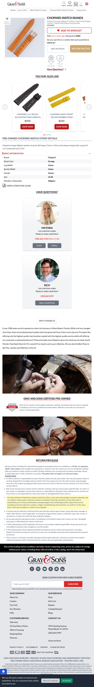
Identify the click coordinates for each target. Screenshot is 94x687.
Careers (13, 601)
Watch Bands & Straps (38, 10)
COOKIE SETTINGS (56, 647)
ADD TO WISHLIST (71, 30)
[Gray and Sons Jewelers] (16, 3)
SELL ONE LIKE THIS (81, 48)
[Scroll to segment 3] (47, 134)
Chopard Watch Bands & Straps (62, 10)
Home (12, 10)
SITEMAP (43, 647)
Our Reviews (15, 608)
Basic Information (14, 153)
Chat (39, 245)
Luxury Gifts (22, 10)
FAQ (12, 612)
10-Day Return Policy (19, 626)
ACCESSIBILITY (31, 647)
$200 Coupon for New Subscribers (62, 577)
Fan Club (13, 605)
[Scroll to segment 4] (49, 134)
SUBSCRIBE (74, 584)
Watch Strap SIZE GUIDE (19, 185)
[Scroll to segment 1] (44, 134)
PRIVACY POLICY (16, 647)
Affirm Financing (17, 629)
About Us (14, 597)
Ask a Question (47, 302)
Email (54, 245)
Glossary (13, 637)
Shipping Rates (16, 633)
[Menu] (85, 4)
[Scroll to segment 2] (46, 134)
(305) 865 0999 (54, 632)
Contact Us (54, 618)
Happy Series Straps (85, 10)
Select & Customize (51, 680)
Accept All (67, 680)
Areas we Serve (54, 640)
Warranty (14, 622)
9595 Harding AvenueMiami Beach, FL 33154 (58, 627)
